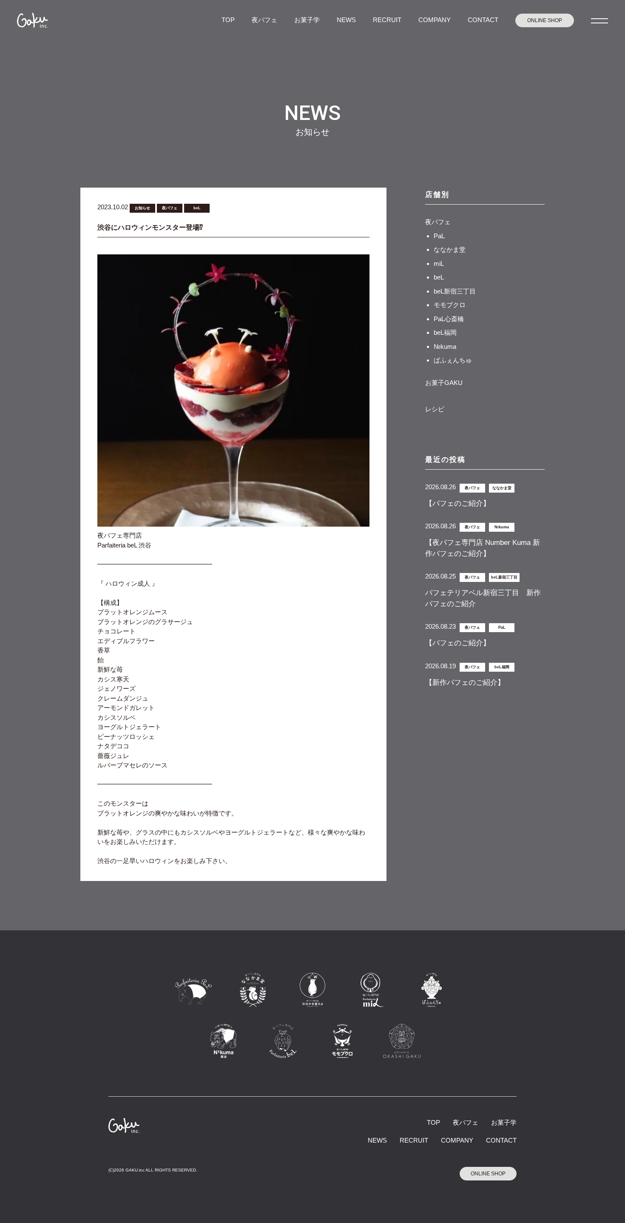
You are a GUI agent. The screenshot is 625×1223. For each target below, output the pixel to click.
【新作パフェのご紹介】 (465, 682)
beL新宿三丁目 (455, 291)
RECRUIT (387, 19)
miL (439, 263)
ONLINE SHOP (544, 20)
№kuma (445, 346)
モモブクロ (450, 304)
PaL (439, 235)
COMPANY (434, 19)
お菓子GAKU (444, 382)
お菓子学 (307, 19)
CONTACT (483, 19)
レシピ (434, 409)
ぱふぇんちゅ (453, 360)
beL (197, 208)
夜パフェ (264, 19)
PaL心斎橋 (449, 318)
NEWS (346, 19)
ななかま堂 (450, 249)
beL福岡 (445, 332)
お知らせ (142, 208)
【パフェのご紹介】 (457, 503)
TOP (228, 19)
